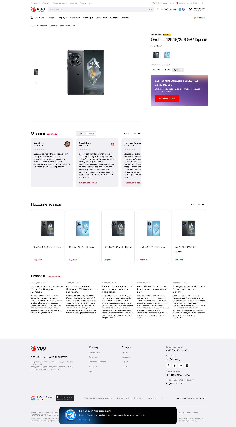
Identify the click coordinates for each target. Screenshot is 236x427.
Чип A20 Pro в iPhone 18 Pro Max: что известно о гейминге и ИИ (152, 289)
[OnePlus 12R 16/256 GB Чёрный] (188, 228)
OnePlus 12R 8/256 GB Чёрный (117, 247)
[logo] (38, 9)
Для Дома (125, 17)
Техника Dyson (101, 17)
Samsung (126, 357)
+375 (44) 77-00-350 (177, 350)
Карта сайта (152, 398)
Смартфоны (51, 17)
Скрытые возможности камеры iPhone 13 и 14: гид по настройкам (47, 289)
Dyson (125, 361)
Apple (124, 352)
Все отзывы (52, 134)
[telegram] (180, 9)
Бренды (83, 3)
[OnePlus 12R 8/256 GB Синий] (153, 228)
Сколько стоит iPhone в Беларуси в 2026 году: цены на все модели (82, 289)
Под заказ (38, 260)
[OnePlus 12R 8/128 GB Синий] (82, 228)
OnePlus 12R (70, 25)
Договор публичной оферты (130, 398)
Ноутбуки (63, 17)
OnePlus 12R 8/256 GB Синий (152, 247)
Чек (164, 398)
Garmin (125, 366)
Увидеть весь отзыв (88, 182)
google (91, 133)
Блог (90, 3)
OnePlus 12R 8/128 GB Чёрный (47, 247)
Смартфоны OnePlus (57, 25)
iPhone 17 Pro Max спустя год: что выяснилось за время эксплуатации (117, 289)
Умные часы (75, 17)
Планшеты (114, 17)
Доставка (46, 3)
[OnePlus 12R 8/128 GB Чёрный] (47, 228)
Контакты (73, 3)
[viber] (183, 9)
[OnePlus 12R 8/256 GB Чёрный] (118, 228)
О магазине (35, 3)
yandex (80, 133)
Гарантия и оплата (60, 3)
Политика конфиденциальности (98, 398)
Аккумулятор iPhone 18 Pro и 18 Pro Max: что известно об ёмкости (189, 289)
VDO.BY (33, 25)
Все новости (54, 276)
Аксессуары (88, 17)
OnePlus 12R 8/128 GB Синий (81, 247)
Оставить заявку (167, 98)
